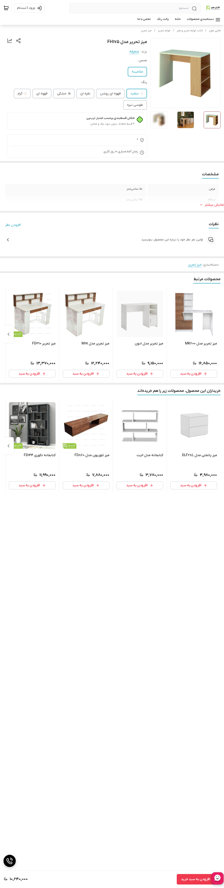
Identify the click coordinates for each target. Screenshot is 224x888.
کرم (20, 93)
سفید (134, 93)
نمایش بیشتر (214, 205)
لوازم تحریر (164, 30)
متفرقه (134, 51)
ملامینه (137, 72)
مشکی (61, 93)
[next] (8, 334)
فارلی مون (214, 30)
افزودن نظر (13, 225)
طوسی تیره (135, 105)
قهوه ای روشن (110, 93)
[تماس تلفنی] (10, 861)
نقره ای (85, 93)
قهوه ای (41, 93)
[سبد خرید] (6, 8)
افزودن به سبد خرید (195, 879)
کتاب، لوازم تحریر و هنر (190, 30)
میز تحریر (146, 30)
